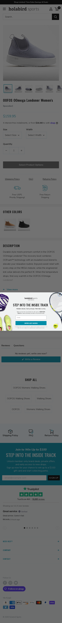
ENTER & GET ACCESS (31, 323)
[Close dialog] (59, 294)
